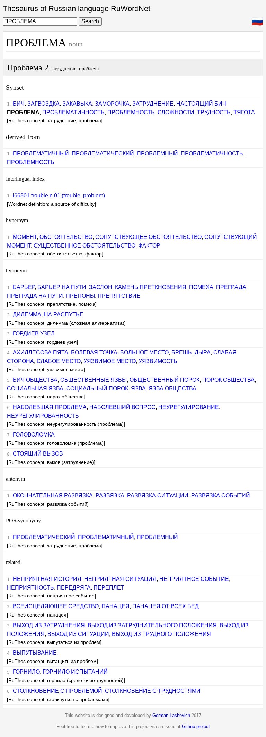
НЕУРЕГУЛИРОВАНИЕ (188, 407)
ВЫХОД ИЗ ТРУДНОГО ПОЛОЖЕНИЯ (161, 634)
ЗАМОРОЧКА (112, 104)
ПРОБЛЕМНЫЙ (157, 153)
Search (90, 21)
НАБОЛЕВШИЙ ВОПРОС (122, 407)
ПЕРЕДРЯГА (74, 588)
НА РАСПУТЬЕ (63, 314)
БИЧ (19, 104)
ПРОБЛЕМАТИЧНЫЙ (41, 153)
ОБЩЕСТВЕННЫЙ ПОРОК (165, 380)
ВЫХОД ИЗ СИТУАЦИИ (78, 634)
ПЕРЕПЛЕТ (109, 588)
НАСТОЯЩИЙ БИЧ (201, 104)
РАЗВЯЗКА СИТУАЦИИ (157, 495)
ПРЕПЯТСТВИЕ (119, 296)
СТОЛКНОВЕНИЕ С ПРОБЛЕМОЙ (57, 691)
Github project (196, 726)
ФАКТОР (149, 246)
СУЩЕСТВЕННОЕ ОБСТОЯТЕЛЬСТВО (84, 246)
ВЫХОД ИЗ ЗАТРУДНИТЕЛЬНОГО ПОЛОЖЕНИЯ (152, 625)
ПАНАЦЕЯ (115, 606)
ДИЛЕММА (27, 314)
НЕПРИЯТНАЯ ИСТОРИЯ (47, 579)
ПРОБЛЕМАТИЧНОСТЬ (73, 112)
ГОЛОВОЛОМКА (34, 435)
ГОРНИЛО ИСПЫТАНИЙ (75, 672)
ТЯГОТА (244, 112)
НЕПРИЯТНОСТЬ (30, 588)
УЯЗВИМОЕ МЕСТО (109, 361)
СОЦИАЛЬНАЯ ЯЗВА (35, 389)
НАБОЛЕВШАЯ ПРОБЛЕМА (50, 407)
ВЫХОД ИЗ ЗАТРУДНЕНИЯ (49, 625)
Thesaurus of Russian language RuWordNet (76, 8)
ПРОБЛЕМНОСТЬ (131, 112)
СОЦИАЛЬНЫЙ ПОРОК (97, 389)
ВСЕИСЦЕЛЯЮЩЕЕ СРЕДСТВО (56, 606)
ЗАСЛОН (100, 287)
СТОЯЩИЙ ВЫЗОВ (38, 454)
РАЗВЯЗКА (110, 495)
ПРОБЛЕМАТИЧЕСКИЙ (103, 153)
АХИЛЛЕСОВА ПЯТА (40, 353)
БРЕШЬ (181, 353)
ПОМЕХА (201, 287)
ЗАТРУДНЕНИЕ (153, 104)
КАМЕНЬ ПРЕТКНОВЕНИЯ (150, 287)
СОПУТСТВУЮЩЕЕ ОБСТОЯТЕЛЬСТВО (148, 237)
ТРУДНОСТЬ (214, 112)
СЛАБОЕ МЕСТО (59, 361)
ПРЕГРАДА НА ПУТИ (35, 296)
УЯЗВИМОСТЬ (158, 361)
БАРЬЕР (24, 287)
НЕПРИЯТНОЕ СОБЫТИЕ (194, 579)
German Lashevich (171, 715)
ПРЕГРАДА (231, 287)
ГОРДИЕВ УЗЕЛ (34, 333)
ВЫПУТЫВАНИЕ (35, 653)
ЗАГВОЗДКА (43, 104)
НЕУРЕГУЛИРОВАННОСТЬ (43, 416)
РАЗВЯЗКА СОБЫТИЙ (220, 495)
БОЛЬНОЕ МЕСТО (144, 353)
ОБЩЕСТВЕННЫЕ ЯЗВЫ (93, 380)
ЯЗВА (138, 389)
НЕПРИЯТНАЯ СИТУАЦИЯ (120, 579)
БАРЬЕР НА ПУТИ (61, 287)
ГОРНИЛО (26, 672)
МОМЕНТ (25, 237)
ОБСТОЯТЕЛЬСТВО (65, 237)
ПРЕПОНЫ (80, 296)
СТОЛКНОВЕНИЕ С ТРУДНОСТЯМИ (153, 691)
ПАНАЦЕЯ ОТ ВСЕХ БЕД (165, 606)
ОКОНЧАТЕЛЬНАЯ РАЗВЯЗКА (53, 495)
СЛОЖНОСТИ (176, 112)
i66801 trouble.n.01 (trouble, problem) (59, 195)
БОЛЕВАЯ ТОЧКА (94, 353)
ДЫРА (203, 353)
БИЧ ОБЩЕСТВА (35, 380)
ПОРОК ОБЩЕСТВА (228, 380)
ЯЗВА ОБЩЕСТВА (172, 389)
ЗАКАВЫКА (77, 104)
